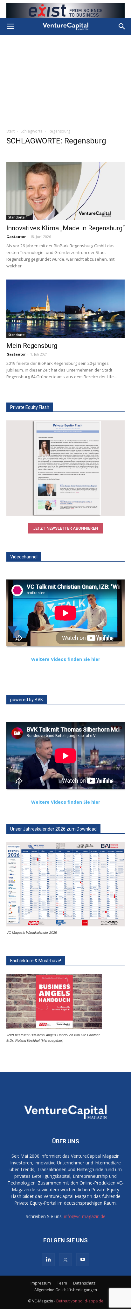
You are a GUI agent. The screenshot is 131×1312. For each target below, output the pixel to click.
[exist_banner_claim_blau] (65, 10)
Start (10, 131)
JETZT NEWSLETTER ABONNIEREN (65, 528)
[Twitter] (65, 1259)
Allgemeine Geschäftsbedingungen (65, 1290)
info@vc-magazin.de (85, 1216)
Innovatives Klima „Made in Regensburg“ (65, 228)
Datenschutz (84, 1283)
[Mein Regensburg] (65, 309)
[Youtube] (82, 1259)
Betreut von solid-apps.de (79, 1301)
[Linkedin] (48, 1259)
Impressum (41, 1283)
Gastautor (16, 236)
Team (62, 1283)
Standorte (16, 217)
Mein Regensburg (31, 345)
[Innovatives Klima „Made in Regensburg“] (65, 191)
